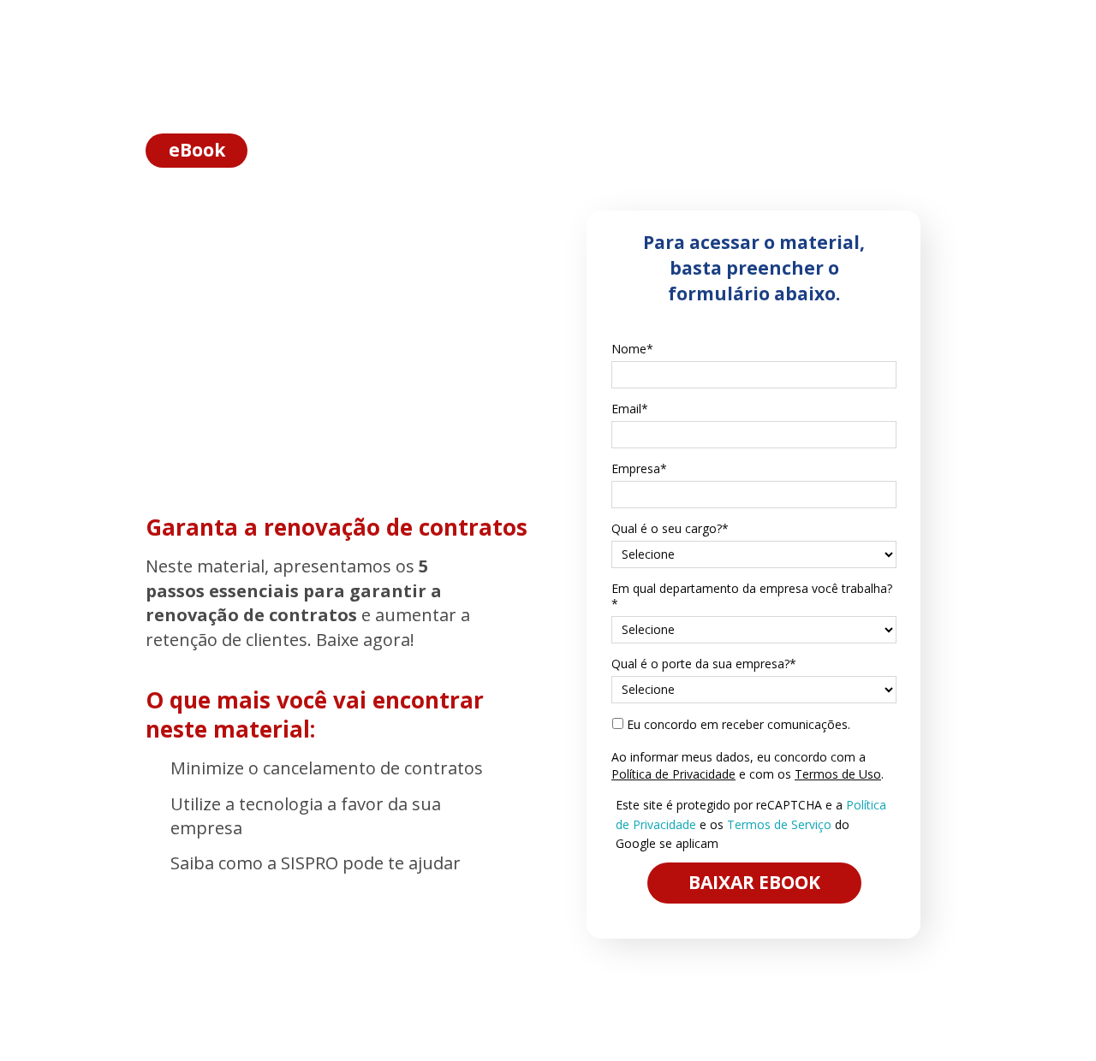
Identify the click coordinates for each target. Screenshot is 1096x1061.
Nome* (632, 349)
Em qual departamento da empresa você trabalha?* (751, 596)
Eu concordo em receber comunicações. (736, 724)
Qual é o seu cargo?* (670, 528)
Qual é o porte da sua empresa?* (703, 664)
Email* (629, 409)
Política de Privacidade (673, 774)
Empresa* (639, 469)
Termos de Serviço (779, 824)
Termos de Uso (838, 774)
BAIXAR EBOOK (754, 882)
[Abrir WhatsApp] (1053, 1018)
